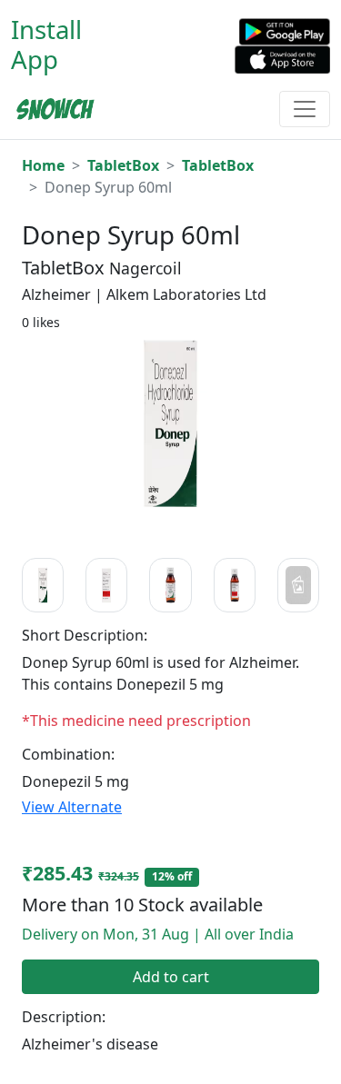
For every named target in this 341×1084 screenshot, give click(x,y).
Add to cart (171, 977)
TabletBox (123, 165)
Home (43, 165)
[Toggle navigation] (304, 109)
